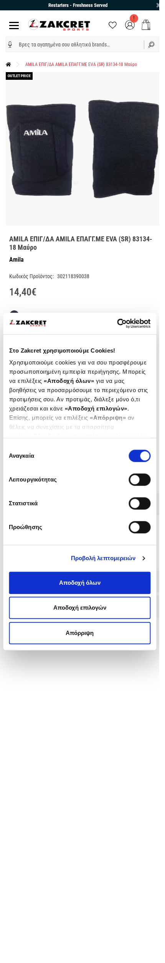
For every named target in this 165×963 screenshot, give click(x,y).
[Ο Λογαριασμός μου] (129, 24)
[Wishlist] (112, 24)
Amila (16, 259)
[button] (10, 44)
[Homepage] (8, 64)
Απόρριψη (80, 633)
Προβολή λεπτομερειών (103, 558)
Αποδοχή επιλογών (79, 607)
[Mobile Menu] (12, 24)
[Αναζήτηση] (151, 44)
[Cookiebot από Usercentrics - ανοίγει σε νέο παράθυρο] (116, 323)
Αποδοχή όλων (80, 582)
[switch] (139, 479)
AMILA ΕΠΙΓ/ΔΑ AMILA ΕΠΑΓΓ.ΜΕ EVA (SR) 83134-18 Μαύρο (81, 64)
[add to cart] (146, 25)
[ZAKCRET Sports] (59, 24)
